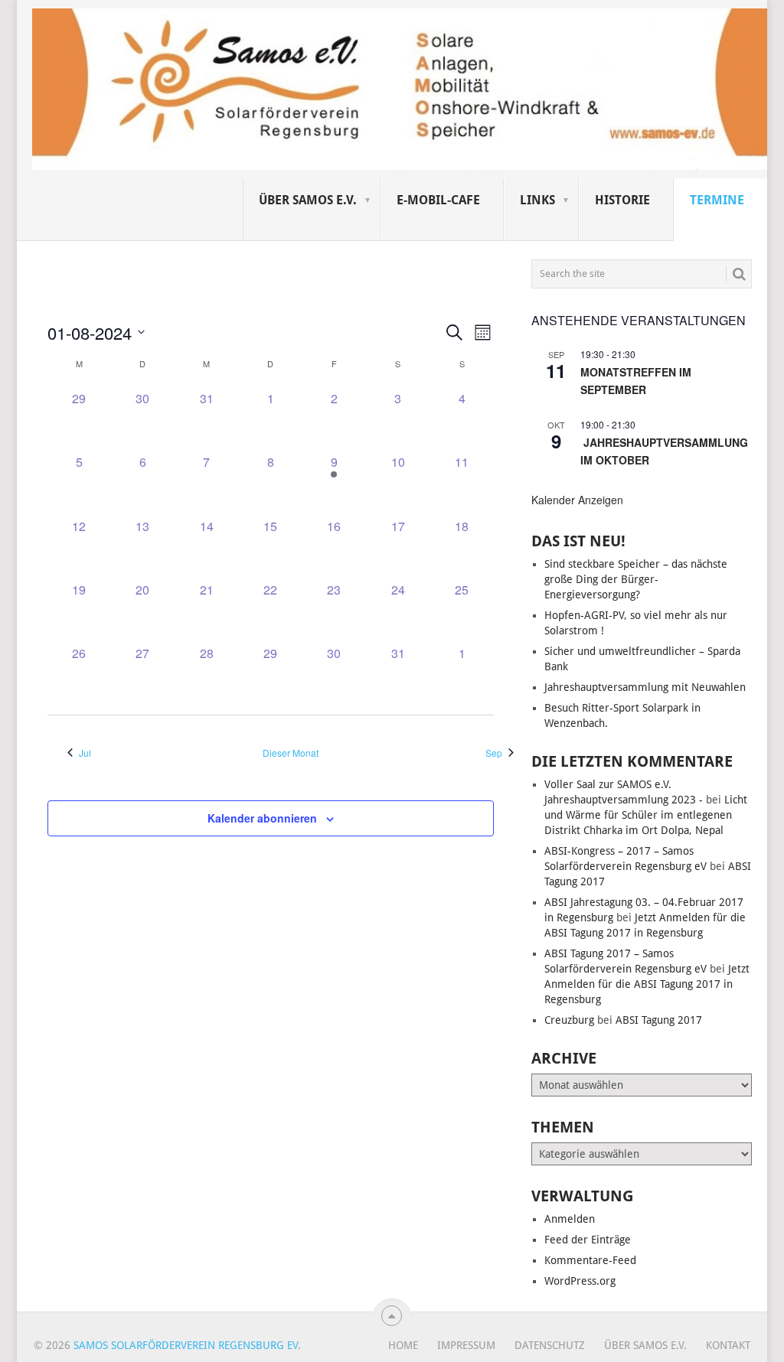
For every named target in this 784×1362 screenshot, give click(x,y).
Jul (85, 753)
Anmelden (569, 1219)
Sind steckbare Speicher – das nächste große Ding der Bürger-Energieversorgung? (635, 579)
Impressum (466, 1345)
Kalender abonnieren (262, 818)
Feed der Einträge (587, 1239)
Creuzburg (569, 1020)
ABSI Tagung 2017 (659, 1020)
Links (537, 200)
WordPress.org (580, 1281)
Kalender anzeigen (577, 499)
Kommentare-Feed (590, 1260)
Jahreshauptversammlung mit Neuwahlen (645, 687)
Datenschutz (549, 1345)
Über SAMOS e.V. (308, 200)
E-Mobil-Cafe (438, 200)
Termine (717, 200)
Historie (622, 200)
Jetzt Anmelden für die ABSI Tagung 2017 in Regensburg (647, 984)
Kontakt (728, 1345)
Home (403, 1345)
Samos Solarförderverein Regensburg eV (186, 1345)
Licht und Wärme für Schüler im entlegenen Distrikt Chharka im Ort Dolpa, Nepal (645, 814)
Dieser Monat (290, 753)
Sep (493, 753)
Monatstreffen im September (635, 380)
